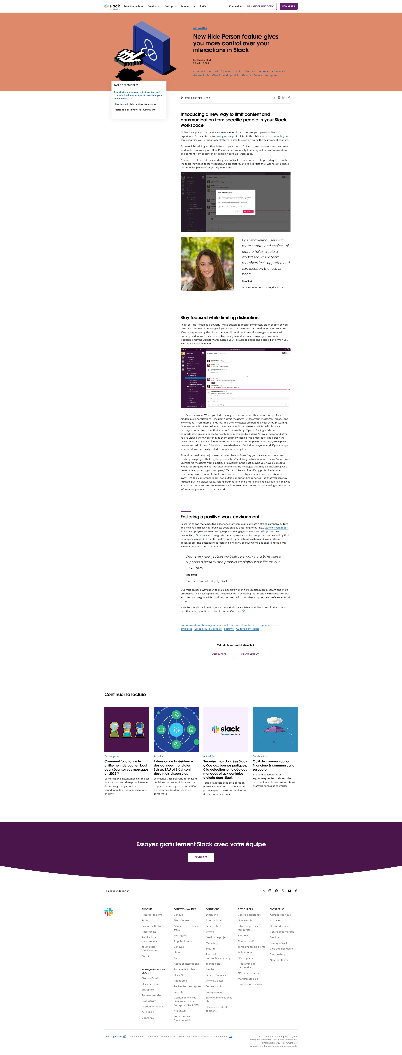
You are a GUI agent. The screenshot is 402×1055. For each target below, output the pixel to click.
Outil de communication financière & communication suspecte (274, 765)
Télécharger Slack (113, 1036)
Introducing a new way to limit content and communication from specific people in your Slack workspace (138, 95)
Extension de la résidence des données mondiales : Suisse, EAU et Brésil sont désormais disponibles (173, 767)
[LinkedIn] (283, 97)
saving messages (226, 136)
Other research (204, 535)
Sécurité (246, 75)
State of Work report (276, 527)
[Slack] (112, 6)
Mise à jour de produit (228, 71)
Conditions (152, 1036)
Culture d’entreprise (265, 75)
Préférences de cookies (173, 1036)
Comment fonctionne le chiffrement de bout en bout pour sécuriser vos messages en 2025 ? (126, 767)
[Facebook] (279, 97)
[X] (283, 891)
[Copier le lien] (289, 97)
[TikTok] (296, 891)
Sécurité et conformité (256, 71)
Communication (202, 71)
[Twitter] (274, 97)
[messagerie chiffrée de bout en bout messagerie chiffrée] (126, 729)
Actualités (200, 28)
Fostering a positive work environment (135, 109)
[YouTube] (289, 891)
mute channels (273, 136)
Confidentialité (136, 1036)
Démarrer (288, 6)
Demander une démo (260, 6)
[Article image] (176, 729)
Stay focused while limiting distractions (135, 104)
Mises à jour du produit (225, 75)
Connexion (235, 6)
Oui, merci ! (220, 654)
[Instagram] (269, 891)
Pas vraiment (250, 654)
